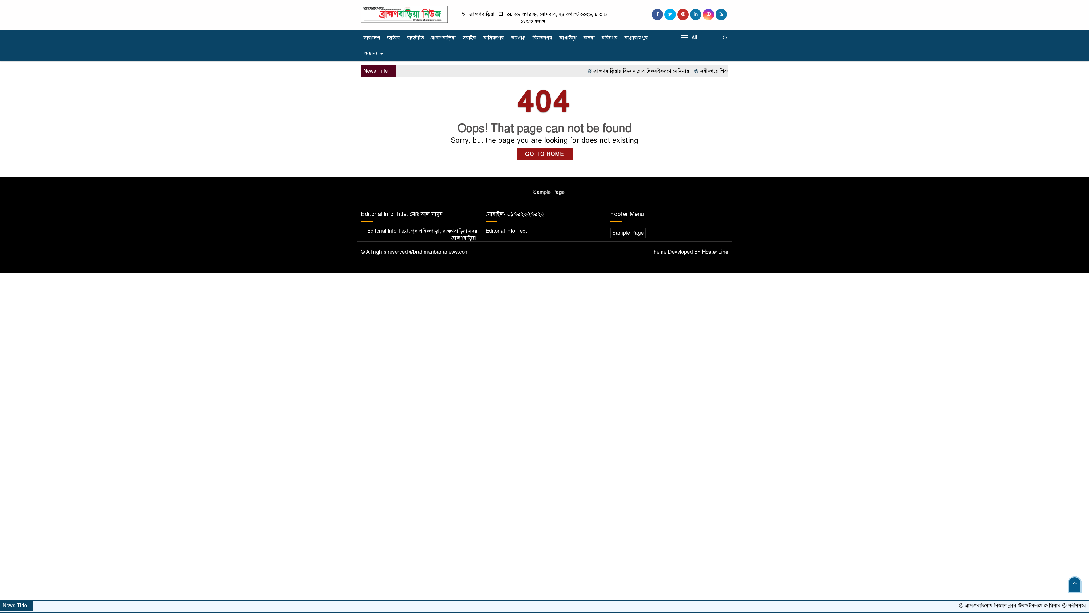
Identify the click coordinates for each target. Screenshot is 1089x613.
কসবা (589, 38)
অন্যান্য (370, 53)
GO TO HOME (544, 154)
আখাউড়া (568, 38)
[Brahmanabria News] (404, 14)
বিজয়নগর (542, 38)
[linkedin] (695, 14)
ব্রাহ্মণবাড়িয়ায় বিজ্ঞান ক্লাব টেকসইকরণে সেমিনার (619, 71)
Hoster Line (715, 252)
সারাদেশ (372, 38)
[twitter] (670, 14)
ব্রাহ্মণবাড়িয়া (443, 38)
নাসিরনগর (494, 38)
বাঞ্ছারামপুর (636, 38)
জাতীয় (393, 38)
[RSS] (721, 14)
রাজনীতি (415, 38)
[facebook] (657, 14)
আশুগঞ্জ (518, 38)
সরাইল (469, 38)
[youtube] (708, 14)
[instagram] (683, 14)
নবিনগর (610, 38)
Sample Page (549, 192)
